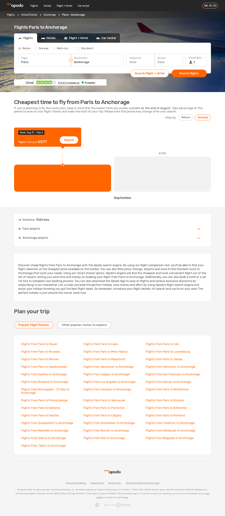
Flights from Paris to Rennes (40, 359)
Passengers (195, 57)
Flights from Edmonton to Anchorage (170, 366)
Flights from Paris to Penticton (103, 408)
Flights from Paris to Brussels (40, 351)
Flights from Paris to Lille (162, 344)
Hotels (47, 5)
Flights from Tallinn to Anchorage (43, 445)
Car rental (83, 5)
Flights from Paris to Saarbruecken (44, 366)
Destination (80, 58)
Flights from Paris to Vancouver (104, 400)
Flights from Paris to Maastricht (104, 359)
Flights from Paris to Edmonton (166, 408)
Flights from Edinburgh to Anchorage (170, 430)
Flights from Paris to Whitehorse (167, 389)
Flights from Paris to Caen (100, 344)
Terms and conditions (76, 483)
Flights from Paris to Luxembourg (168, 351)
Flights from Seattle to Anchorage (44, 374)
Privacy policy (114, 483)
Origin (24, 58)
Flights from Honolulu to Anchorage (107, 389)
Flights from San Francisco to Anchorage (173, 374)
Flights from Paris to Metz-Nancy (105, 351)
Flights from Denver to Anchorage (168, 382)
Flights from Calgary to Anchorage (106, 374)
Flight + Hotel (64, 5)
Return (162, 58)
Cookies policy (97, 483)
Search (69, 140)
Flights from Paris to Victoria (165, 400)
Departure (135, 58)
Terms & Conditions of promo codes (142, 483)
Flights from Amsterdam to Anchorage (109, 423)
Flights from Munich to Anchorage (106, 430)
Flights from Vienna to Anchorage (43, 438)
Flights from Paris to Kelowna (40, 408)
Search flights (189, 73)
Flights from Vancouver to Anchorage (108, 366)
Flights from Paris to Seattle (40, 415)
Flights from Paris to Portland (165, 415)
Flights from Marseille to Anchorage (44, 430)
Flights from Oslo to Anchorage (104, 438)
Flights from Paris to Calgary (102, 415)
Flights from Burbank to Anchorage (44, 382)
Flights (34, 5)
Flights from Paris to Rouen (39, 344)
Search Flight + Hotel (149, 73)
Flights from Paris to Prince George (44, 400)
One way (203, 117)
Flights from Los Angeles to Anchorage (109, 382)
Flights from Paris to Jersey (164, 359)
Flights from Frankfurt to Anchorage (170, 423)
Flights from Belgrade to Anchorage (170, 438)
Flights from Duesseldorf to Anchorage (47, 423)
